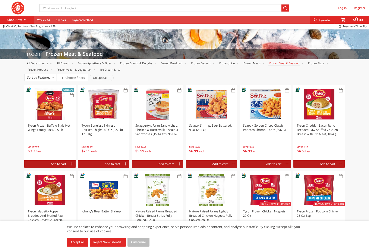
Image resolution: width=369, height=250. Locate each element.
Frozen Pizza (316, 63)
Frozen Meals (252, 63)
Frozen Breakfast (172, 63)
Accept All (78, 242)
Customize (138, 242)
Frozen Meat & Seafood (284, 63)
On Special (100, 78)
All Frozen (63, 63)
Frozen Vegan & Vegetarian (74, 70)
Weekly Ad (43, 20)
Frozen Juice (227, 63)
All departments (37, 63)
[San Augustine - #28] (17, 8)
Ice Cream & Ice (110, 70)
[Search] (285, 8)
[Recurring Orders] (71, 95)
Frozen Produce (38, 70)
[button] (50, 122)
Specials (61, 20)
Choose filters (75, 78)
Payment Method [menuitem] (82, 20)
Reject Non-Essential (107, 242)
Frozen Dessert (201, 63)
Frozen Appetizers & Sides (94, 63)
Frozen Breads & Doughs (136, 63)
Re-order (325, 20)
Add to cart (58, 164)
